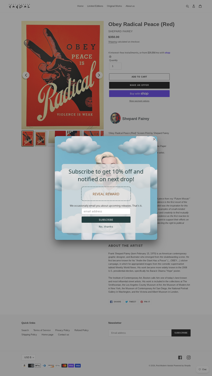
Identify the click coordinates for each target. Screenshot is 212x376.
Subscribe (106, 219)
